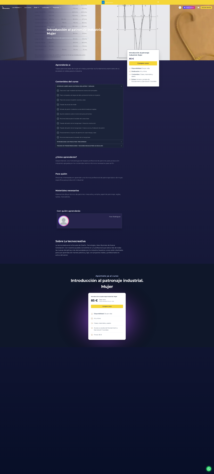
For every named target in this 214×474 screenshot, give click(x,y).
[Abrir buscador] (180, 7)
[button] (89, 86)
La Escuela (45, 7)
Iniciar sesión (206, 7)
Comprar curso (143, 63)
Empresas (56, 7)
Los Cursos (27, 7)
